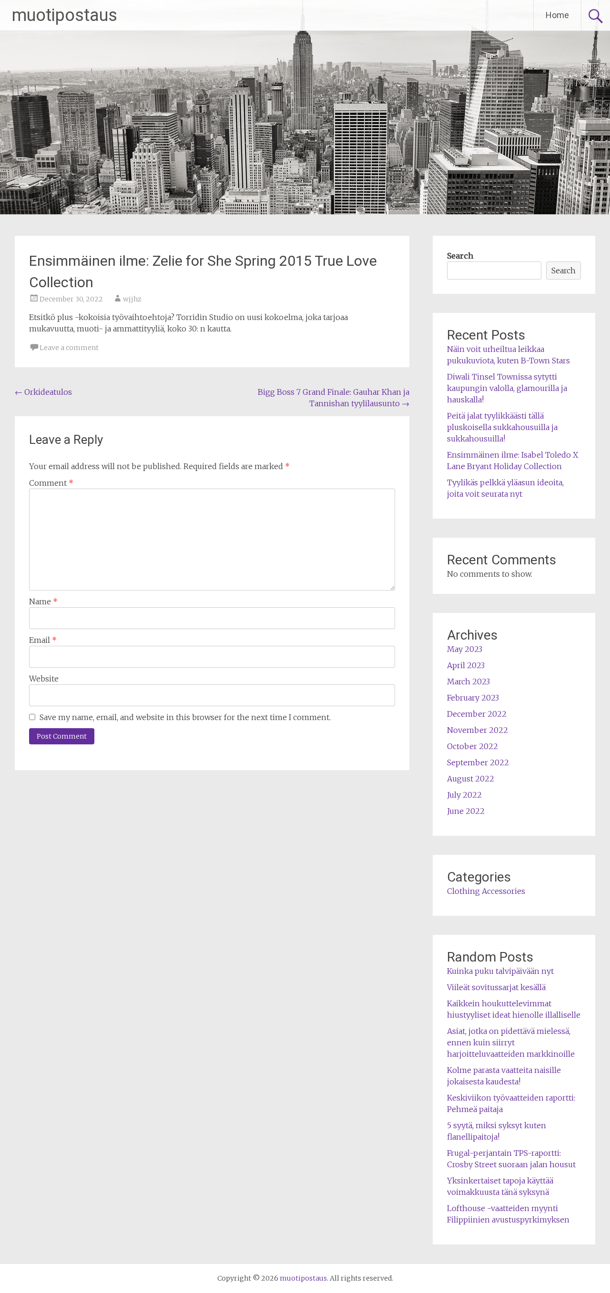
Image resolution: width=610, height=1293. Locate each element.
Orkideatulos (43, 392)
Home (557, 15)
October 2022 (472, 746)
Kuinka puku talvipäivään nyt (500, 971)
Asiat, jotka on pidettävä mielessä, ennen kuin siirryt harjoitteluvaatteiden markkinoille (511, 1042)
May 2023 (464, 649)
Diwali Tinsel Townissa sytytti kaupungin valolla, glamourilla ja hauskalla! (507, 388)
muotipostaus (64, 15)
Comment (51, 483)
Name (43, 601)
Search (460, 256)
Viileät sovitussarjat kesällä (496, 987)
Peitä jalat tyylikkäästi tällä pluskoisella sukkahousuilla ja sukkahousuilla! (502, 427)
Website (44, 678)
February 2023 (473, 697)
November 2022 (477, 730)
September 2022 (478, 762)
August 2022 (470, 778)
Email (43, 640)
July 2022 (464, 795)
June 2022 (466, 811)
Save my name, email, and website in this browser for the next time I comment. (185, 717)
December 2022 (477, 714)
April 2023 (466, 665)
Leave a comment (69, 347)
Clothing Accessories (486, 891)
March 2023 (468, 681)
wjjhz (132, 299)
